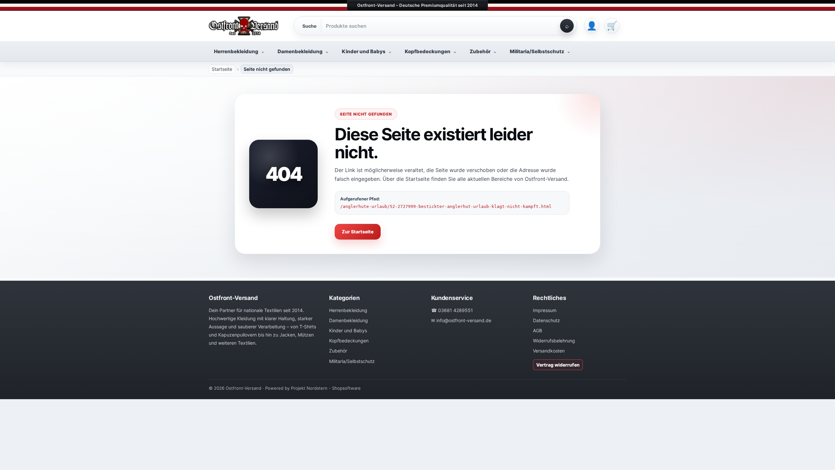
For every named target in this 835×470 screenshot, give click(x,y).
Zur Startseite (357, 231)
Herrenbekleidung (348, 310)
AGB (537, 330)
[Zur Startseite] (248, 26)
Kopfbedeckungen (349, 340)
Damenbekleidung (348, 320)
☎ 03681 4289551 (452, 310)
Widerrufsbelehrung (554, 340)
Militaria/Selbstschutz (352, 361)
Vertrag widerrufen (558, 365)
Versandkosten (549, 350)
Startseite (222, 69)
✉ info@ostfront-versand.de (461, 320)
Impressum (544, 310)
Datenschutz (546, 320)
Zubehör (338, 350)
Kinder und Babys (348, 330)
